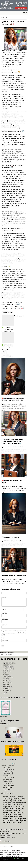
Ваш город (4, 625)
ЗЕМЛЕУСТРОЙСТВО (8, 667)
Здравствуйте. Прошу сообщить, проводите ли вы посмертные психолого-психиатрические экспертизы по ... (14, 809)
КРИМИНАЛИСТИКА (8, 669)
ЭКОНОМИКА (6, 679)
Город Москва (7, 768)
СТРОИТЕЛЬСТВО (7, 665)
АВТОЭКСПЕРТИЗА (8, 677)
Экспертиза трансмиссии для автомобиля (13, 575)
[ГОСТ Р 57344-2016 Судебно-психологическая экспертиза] (14, 764)
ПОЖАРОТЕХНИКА (8, 675)
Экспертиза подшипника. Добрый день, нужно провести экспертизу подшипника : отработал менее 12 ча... (14, 799)
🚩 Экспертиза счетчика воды (10, 537)
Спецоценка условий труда (7, 837)
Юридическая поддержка (7, 652)
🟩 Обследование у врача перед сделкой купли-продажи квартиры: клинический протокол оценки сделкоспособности (7, 351)
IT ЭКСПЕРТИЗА (7, 683)
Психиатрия (4, 17)
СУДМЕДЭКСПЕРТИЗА (9, 663)
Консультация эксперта (6, 793)
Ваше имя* (4, 613)
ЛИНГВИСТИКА (7, 681)
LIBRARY (5, 693)
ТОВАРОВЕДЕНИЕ (7, 687)
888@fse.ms (21, 5)
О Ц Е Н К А (6, 673)
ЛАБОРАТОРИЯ (7, 691)
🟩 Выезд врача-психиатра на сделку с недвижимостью (7, 329)
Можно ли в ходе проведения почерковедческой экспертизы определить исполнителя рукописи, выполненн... (15, 820)
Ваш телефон (4, 619)
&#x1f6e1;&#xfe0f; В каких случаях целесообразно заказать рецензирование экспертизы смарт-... (13, 815)
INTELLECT (6, 685)
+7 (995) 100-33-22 (21, 4)
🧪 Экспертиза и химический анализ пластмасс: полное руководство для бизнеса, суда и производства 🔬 (12, 441)
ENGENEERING (6, 671)
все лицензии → (4, 716)
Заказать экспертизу (21, 8)
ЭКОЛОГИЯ (6, 689)
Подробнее (16, 856)
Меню (25, 13)
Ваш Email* (4, 609)
